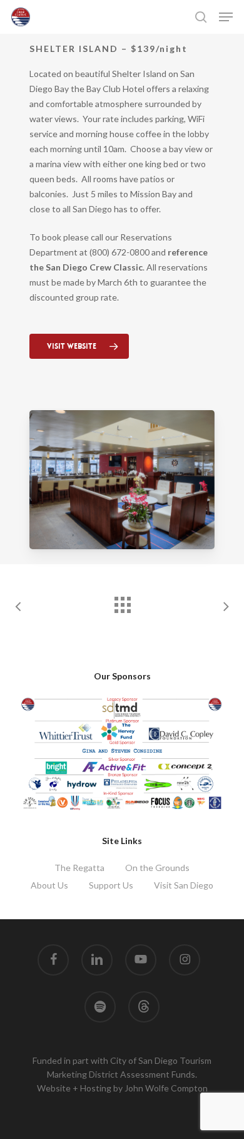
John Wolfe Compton (166, 1088)
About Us (49, 885)
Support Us (111, 885)
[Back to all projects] (122, 601)
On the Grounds (157, 867)
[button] (226, 17)
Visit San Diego (183, 885)
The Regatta (79, 867)
